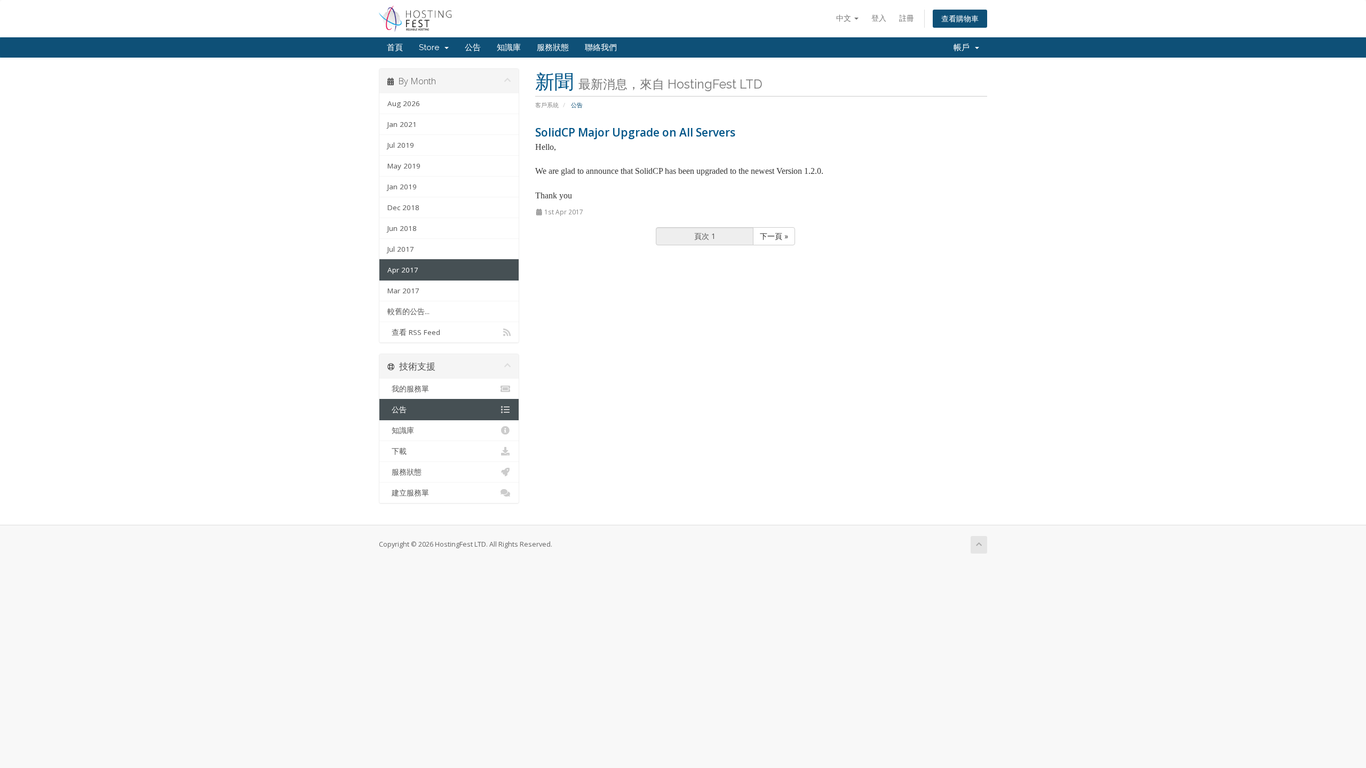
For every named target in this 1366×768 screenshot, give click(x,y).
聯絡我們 (601, 47)
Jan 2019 (402, 186)
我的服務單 (408, 389)
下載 (397, 451)
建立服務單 (408, 493)
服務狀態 (553, 47)
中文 (844, 18)
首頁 (395, 47)
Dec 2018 (403, 207)
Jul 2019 (400, 145)
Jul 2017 (400, 249)
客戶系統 (547, 105)
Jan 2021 (402, 124)
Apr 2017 (402, 270)
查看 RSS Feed (413, 332)
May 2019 (403, 166)
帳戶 (964, 47)
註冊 (906, 18)
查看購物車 (960, 18)
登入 (878, 18)
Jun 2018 (402, 228)
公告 (473, 47)
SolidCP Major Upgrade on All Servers (635, 132)
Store (431, 47)
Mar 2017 (403, 290)
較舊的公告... (408, 311)
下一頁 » (774, 236)
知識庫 (509, 47)
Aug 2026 (403, 103)
